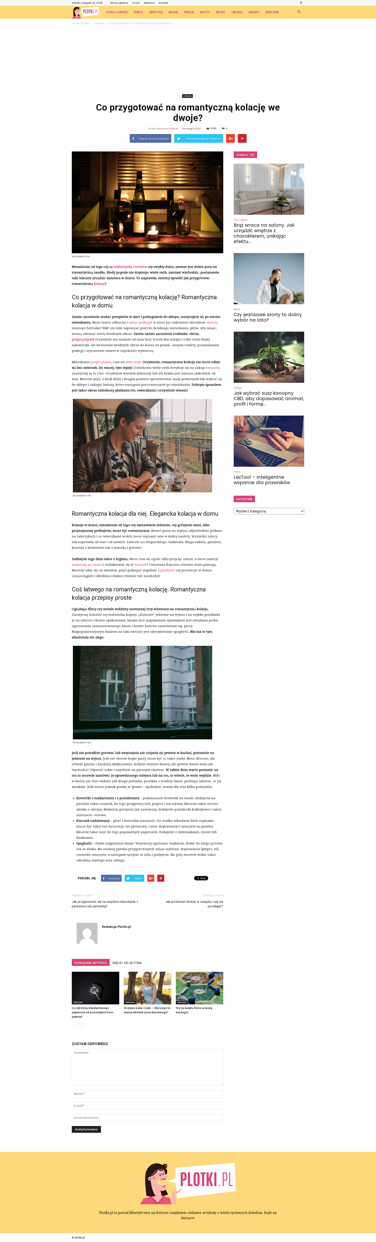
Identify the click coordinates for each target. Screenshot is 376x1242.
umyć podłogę (140, 322)
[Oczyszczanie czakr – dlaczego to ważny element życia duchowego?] (147, 988)
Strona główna (119, 3)
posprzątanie (101, 362)
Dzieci (138, 12)
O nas (136, 3)
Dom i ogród (117, 12)
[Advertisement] (188, 60)
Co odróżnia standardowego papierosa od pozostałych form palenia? (92, 1012)
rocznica (140, 267)
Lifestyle (156, 12)
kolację (99, 284)
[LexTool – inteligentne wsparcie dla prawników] (269, 441)
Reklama (149, 3)
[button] (299, 12)
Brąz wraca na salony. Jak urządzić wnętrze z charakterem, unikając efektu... (264, 233)
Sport (221, 12)
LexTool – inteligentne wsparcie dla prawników (262, 480)
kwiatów (212, 368)
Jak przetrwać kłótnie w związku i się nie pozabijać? (194, 904)
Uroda (237, 12)
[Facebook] (301, 3)
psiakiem (167, 570)
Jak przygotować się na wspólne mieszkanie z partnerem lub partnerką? (105, 904)
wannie (140, 565)
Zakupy (253, 12)
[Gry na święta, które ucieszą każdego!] (199, 988)
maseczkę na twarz (87, 565)
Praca (189, 12)
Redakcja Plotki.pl (167, 128)
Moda (173, 12)
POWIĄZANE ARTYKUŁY (90, 963)
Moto (205, 12)
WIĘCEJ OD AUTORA (127, 963)
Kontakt (163, 3)
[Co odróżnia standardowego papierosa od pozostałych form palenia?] (95, 988)
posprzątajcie (82, 339)
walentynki (123, 267)
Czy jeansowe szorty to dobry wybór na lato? (268, 317)
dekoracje (133, 362)
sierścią (212, 322)
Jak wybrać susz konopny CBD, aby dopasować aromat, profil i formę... (269, 398)
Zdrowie (272, 12)
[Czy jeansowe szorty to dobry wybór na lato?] (269, 278)
